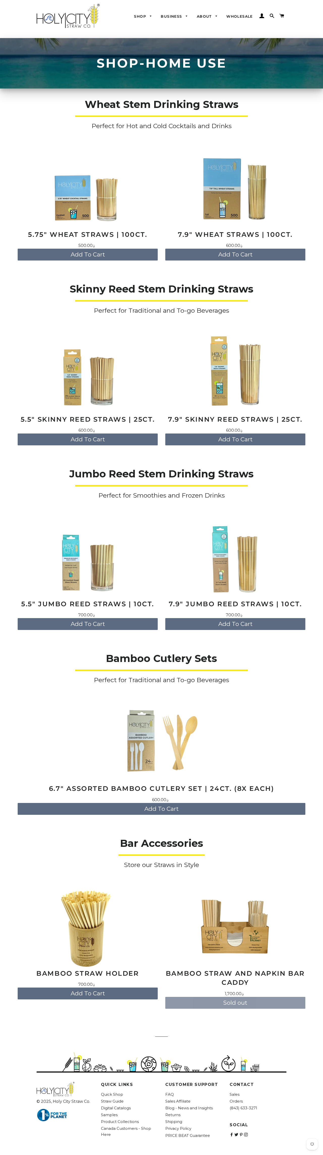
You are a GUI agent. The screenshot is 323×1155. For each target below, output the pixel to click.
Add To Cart (88, 254)
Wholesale (239, 16)
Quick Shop (112, 1094)
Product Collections (120, 1121)
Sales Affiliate (178, 1101)
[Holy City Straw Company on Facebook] (232, 1134)
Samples (109, 1114)
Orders (236, 1101)
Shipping (173, 1121)
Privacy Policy (178, 1128)
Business (172, 16)
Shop (140, 16)
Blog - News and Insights (189, 1108)
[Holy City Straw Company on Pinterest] (241, 1134)
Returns (172, 1114)
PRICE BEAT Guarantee (187, 1135)
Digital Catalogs (116, 1108)
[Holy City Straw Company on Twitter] (236, 1134)
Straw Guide (112, 1101)
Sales (234, 1094)
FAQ (169, 1094)
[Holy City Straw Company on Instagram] (246, 1134)
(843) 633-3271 (243, 1108)
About (205, 16)
